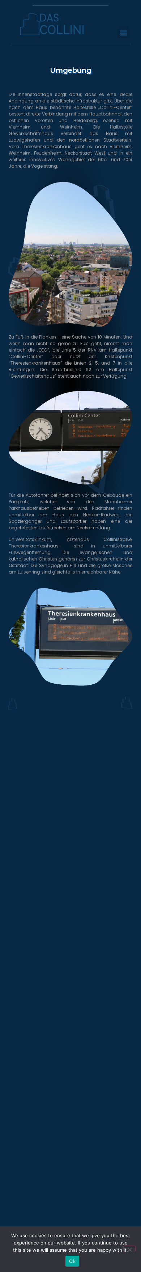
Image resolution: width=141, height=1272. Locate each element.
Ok (72, 1261)
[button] (123, 32)
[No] (129, 1249)
